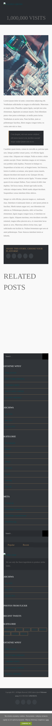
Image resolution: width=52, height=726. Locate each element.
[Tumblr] (25, 256)
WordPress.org (10, 522)
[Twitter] (14, 256)
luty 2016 (8, 414)
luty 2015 (8, 420)
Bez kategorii (10, 443)
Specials (8, 487)
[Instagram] (29, 702)
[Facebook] (8, 256)
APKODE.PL (33, 696)
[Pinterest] (19, 256)
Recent (26, 545)
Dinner (7, 462)
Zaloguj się (9, 503)
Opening (8, 480)
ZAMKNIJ (25, 723)
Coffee (7, 455)
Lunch (7, 474)
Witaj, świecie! (10, 373)
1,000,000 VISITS (12, 385)
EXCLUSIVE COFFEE (14, 391)
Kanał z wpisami (13, 509)
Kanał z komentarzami (15, 515)
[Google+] (31, 256)
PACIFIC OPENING (13, 398)
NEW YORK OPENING (15, 379)
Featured (8, 468)
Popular (11, 545)
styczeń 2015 (10, 426)
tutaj (47, 720)
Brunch (8, 449)
